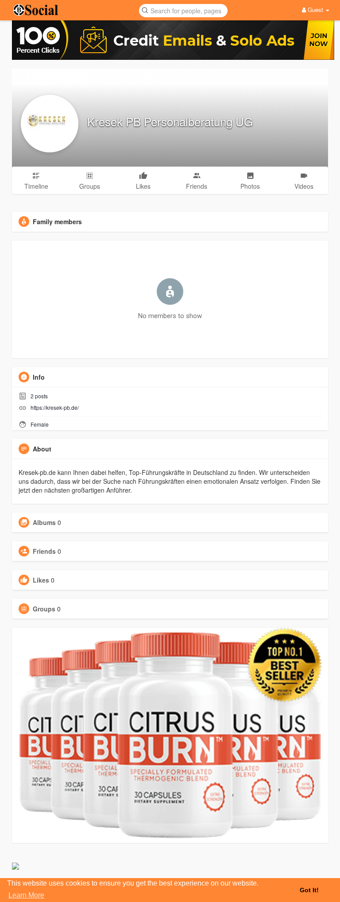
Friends (44, 551)
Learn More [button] (26, 895)
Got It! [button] (309, 890)
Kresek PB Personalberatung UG (170, 121)
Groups (44, 608)
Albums (44, 522)
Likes (41, 579)
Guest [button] (315, 9)
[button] (183, 10)
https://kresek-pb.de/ (55, 407)
